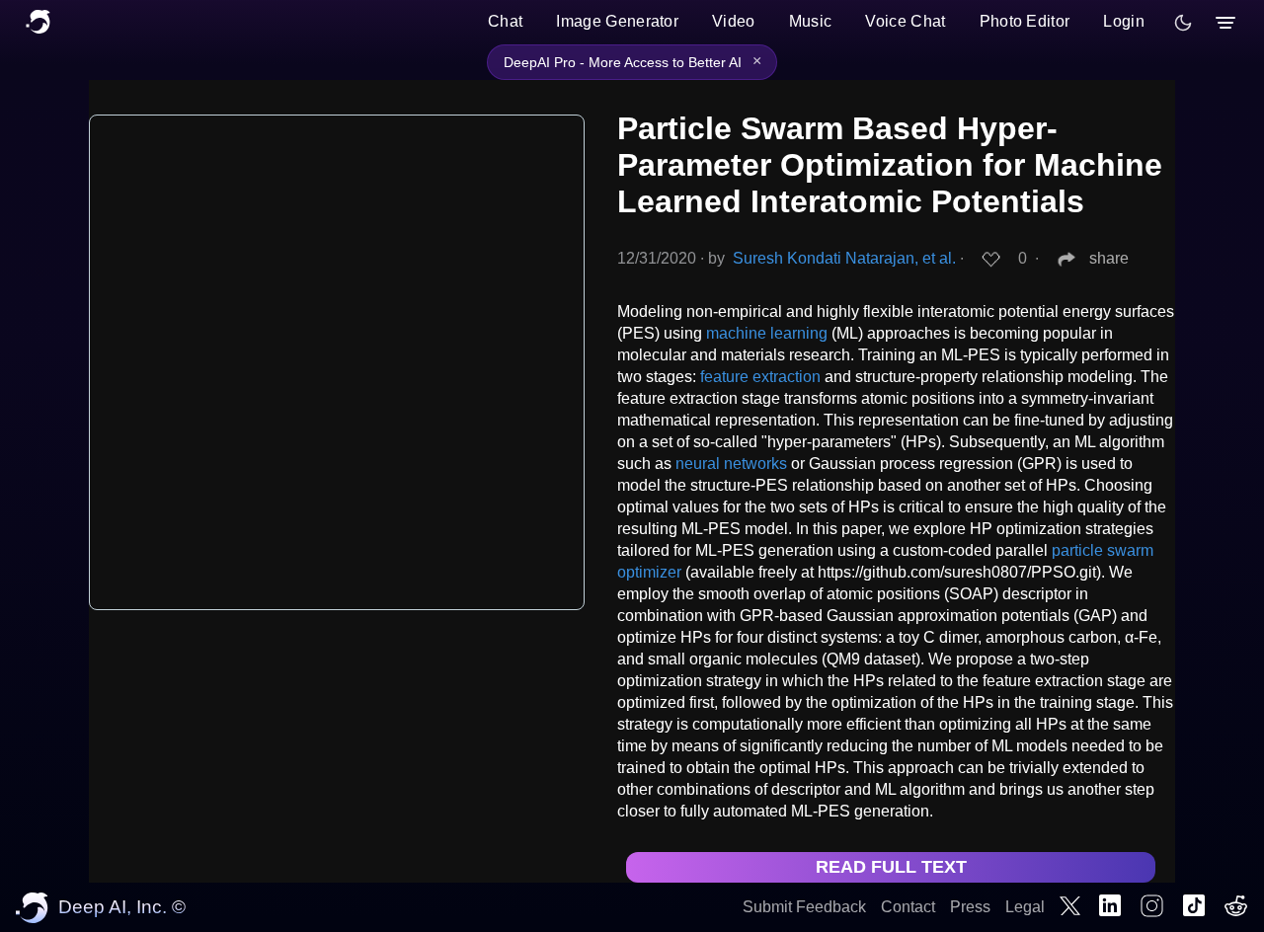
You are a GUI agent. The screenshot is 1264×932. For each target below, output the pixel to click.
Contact (908, 906)
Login (1124, 21)
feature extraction (760, 376)
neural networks (731, 463)
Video (733, 21)
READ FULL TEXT (891, 867)
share (1109, 258)
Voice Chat (905, 21)
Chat (505, 21)
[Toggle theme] (1183, 23)
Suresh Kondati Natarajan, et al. (844, 258)
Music (810, 21)
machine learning (767, 333)
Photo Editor (1025, 21)
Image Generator (617, 21)
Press (970, 906)
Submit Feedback (804, 906)
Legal (1025, 906)
